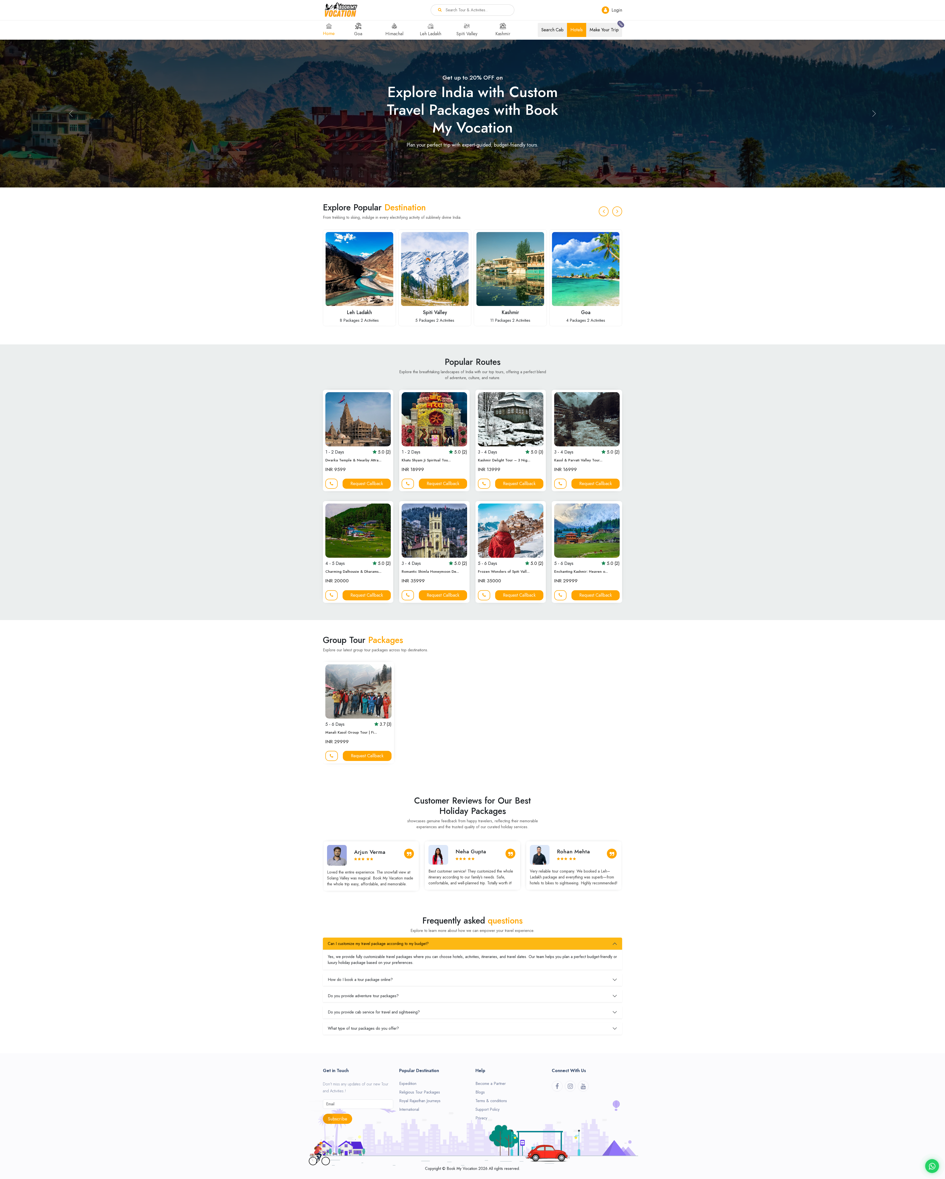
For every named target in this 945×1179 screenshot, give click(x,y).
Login (616, 10)
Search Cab (552, 30)
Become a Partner (490, 1083)
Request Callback (366, 483)
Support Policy (487, 1109)
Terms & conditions (491, 1101)
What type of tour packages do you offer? (363, 1028)
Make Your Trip (606, 28)
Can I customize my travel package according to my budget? (378, 943)
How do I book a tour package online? (360, 979)
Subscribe (337, 1119)
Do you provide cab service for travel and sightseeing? (374, 1012)
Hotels (576, 30)
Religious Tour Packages (419, 1092)
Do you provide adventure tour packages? (363, 996)
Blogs (480, 1092)
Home (329, 33)
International (409, 1109)
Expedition (407, 1083)
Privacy (481, 1118)
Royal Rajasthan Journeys (420, 1101)
